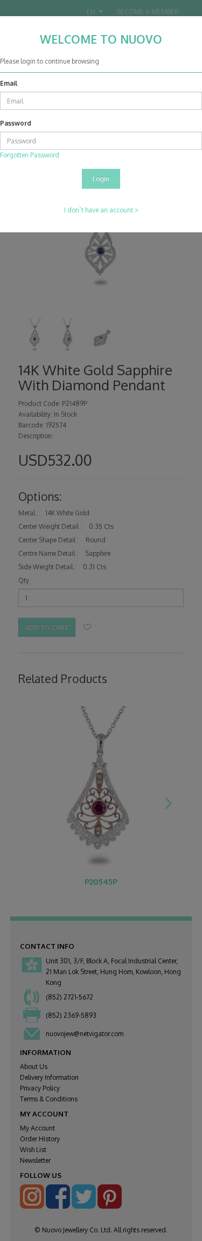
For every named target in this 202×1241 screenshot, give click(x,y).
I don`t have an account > (101, 210)
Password (15, 123)
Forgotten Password (29, 155)
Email (9, 83)
